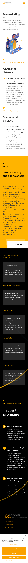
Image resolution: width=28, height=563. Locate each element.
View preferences (14, 557)
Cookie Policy (7, 561)
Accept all (14, 549)
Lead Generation (9, 527)
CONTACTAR (17, 244)
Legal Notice (20, 561)
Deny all (14, 553)
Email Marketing (9, 521)
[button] (25, 536)
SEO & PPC (7, 530)
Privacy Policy (14, 561)
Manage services (13, 544)
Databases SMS (9, 524)
